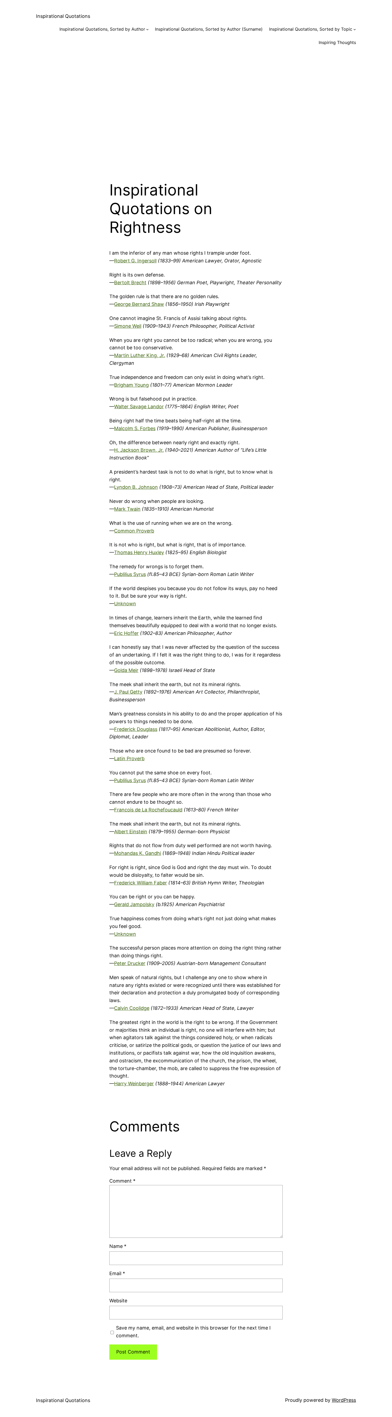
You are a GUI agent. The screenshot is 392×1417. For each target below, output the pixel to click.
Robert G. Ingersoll (135, 260)
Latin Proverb (129, 758)
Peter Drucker (129, 963)
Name (117, 1246)
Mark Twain (127, 509)
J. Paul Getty (128, 692)
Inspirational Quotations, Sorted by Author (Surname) (209, 29)
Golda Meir (126, 670)
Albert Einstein (130, 831)
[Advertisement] (196, 108)
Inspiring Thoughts (337, 42)
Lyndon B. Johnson (136, 487)
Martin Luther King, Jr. (139, 355)
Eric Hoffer (126, 633)
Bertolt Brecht (130, 282)
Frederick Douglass (135, 729)
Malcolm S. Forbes (134, 428)
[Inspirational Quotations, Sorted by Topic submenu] (354, 29)
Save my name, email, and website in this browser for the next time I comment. (193, 1331)
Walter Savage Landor (139, 406)
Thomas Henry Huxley (139, 552)
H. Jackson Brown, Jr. (139, 450)
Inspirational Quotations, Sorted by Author (102, 29)
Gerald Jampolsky (134, 904)
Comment (122, 1181)
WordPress (344, 1400)
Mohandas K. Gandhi (137, 853)
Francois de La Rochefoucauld (148, 809)
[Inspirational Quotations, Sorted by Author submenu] (147, 29)
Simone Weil (127, 326)
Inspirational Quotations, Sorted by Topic (310, 29)
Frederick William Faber (140, 883)
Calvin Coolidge (131, 1008)
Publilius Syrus (130, 574)
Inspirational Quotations (63, 16)
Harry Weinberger (134, 1083)
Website (118, 1300)
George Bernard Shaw (139, 304)
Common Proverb (134, 531)
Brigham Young (131, 385)
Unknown (125, 603)
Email (117, 1273)
